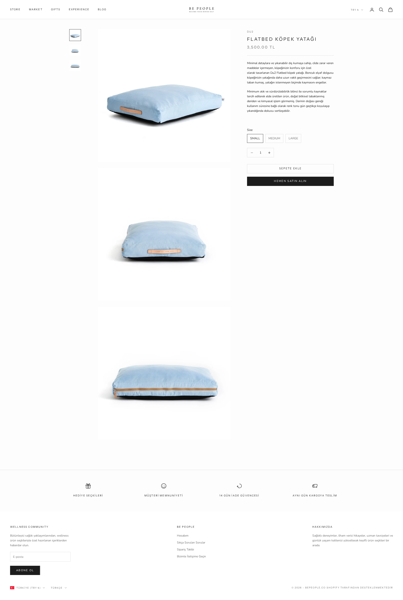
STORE (15, 9)
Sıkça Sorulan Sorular (191, 543)
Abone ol (25, 570)
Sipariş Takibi (185, 549)
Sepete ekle (290, 169)
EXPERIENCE (79, 9)
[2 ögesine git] (75, 50)
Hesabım (182, 536)
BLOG (102, 9)
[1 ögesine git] (75, 35)
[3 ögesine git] (75, 65)
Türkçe (57, 587)
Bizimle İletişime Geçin (191, 556)
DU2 (250, 31)
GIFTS (55, 9)
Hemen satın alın (290, 181)
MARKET (36, 9)
